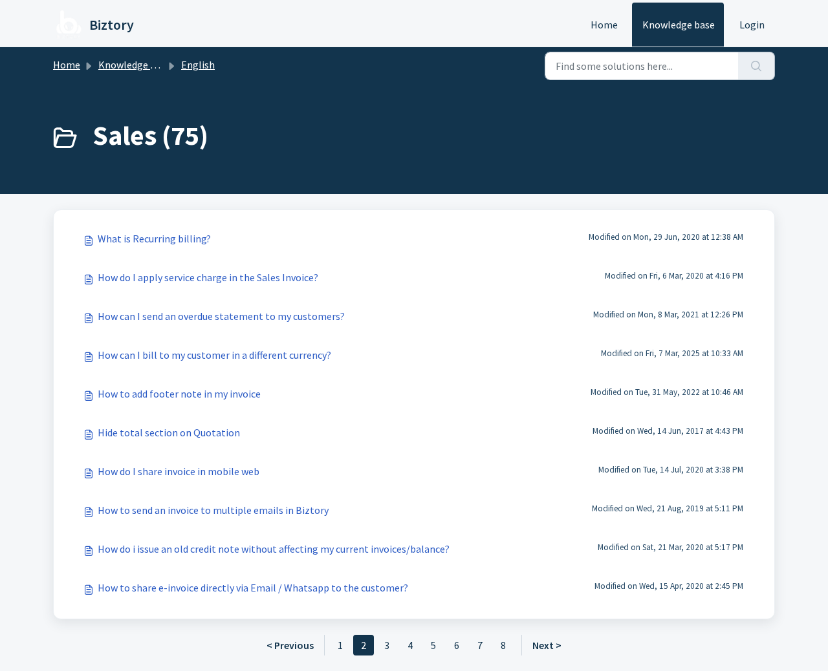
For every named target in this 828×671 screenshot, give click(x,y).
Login (752, 24)
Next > (546, 645)
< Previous (290, 645)
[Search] (756, 66)
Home (604, 24)
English (198, 64)
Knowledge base (678, 24)
